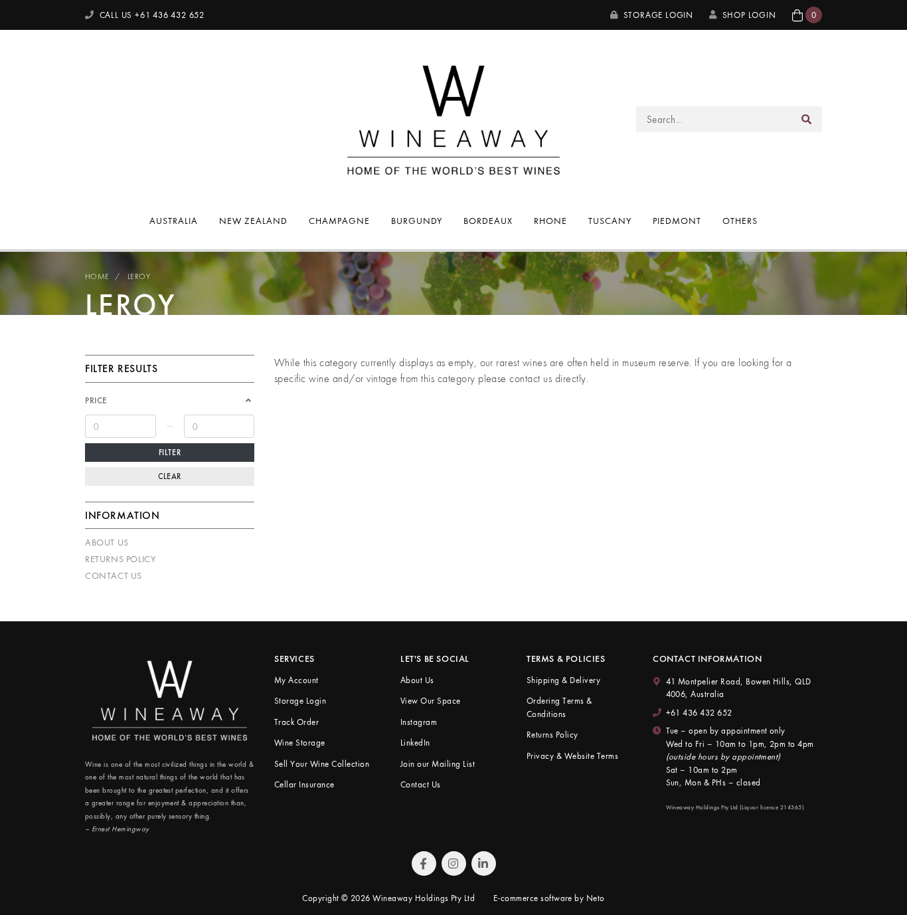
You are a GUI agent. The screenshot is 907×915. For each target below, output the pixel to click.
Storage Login (657, 15)
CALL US (151, 15)
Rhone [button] (550, 221)
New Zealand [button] (253, 221)
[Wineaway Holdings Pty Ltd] (453, 118)
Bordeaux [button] (488, 221)
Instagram (418, 722)
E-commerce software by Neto (549, 898)
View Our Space (430, 700)
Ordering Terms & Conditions (559, 707)
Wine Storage (299, 742)
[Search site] (806, 119)
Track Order (296, 722)
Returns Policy (120, 559)
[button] (807, 15)
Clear (169, 476)
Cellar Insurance (304, 784)
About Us (107, 542)
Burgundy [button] (417, 221)
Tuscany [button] (609, 221)
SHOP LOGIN (749, 15)
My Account (296, 680)
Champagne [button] (339, 221)
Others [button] (740, 221)
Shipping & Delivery (563, 680)
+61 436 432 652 (699, 712)
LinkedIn (415, 742)
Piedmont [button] (677, 221)
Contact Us (113, 575)
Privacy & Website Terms (572, 756)
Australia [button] (173, 221)
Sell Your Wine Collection (321, 763)
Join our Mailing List (437, 763)
